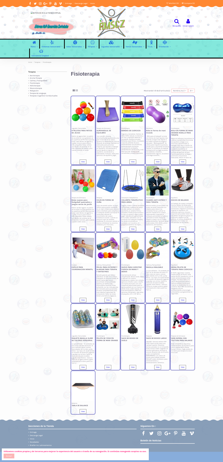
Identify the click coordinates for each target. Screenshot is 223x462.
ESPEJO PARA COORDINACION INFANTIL (82, 268)
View (83, 162)
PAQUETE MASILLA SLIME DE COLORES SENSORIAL (82, 339)
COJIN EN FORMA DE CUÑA (105, 201)
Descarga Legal (81, 3)
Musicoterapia (36, 88)
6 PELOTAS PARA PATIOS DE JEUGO (82, 132)
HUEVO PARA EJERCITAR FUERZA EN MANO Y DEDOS (131, 269)
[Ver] (92, 109)
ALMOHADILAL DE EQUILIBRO (104, 132)
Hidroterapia (35, 86)
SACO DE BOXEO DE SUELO (129, 339)
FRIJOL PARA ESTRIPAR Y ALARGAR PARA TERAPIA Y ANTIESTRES (107, 269)
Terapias (32, 72)
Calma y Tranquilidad (38, 81)
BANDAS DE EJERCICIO (131, 131)
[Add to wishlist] (92, 100)
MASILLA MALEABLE (154, 267)
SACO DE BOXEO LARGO (156, 338)
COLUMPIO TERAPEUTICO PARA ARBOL (132, 201)
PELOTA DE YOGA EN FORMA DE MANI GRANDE (107, 339)
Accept (9, 456)
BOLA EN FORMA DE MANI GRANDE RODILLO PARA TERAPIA (182, 133)
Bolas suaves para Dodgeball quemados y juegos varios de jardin (82, 202)
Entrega (68, 3)
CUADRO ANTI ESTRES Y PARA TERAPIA (156, 201)
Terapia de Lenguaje (38, 93)
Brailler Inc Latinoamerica (40, 445)
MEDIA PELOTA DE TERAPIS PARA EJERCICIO (181, 268)
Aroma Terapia (36, 78)
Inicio (92, 3)
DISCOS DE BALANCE (180, 200)
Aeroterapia (35, 76)
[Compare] (92, 105)
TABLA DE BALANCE (80, 405)
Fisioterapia (35, 83)
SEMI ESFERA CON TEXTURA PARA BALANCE (181, 339)
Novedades (34, 442)
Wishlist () (174, 3)
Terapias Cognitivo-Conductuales (44, 96)
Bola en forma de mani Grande (156, 132)
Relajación (34, 91)
